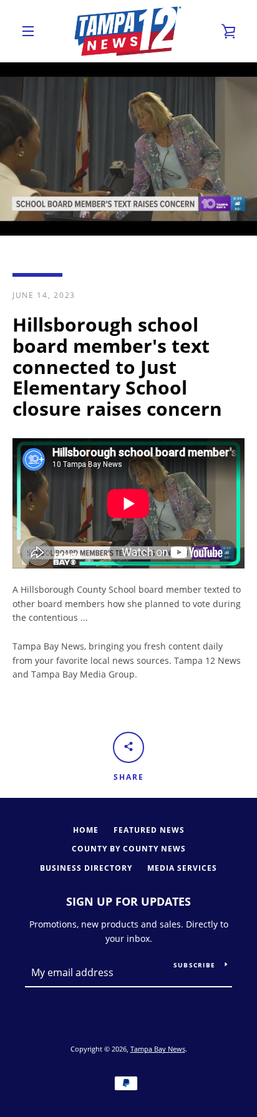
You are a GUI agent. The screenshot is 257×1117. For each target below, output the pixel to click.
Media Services (182, 868)
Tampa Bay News (157, 1048)
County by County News (129, 848)
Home (86, 830)
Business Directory (86, 868)
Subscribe (194, 965)
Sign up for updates (128, 901)
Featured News (149, 830)
